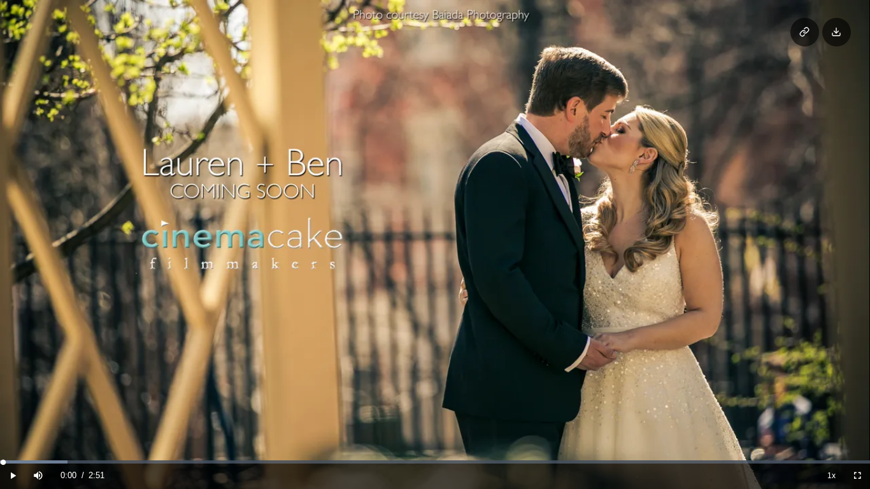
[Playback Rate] (832, 475)
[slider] (434, 462)
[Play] (12, 475)
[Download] (836, 32)
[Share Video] (804, 32)
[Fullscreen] (857, 475)
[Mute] (38, 475)
